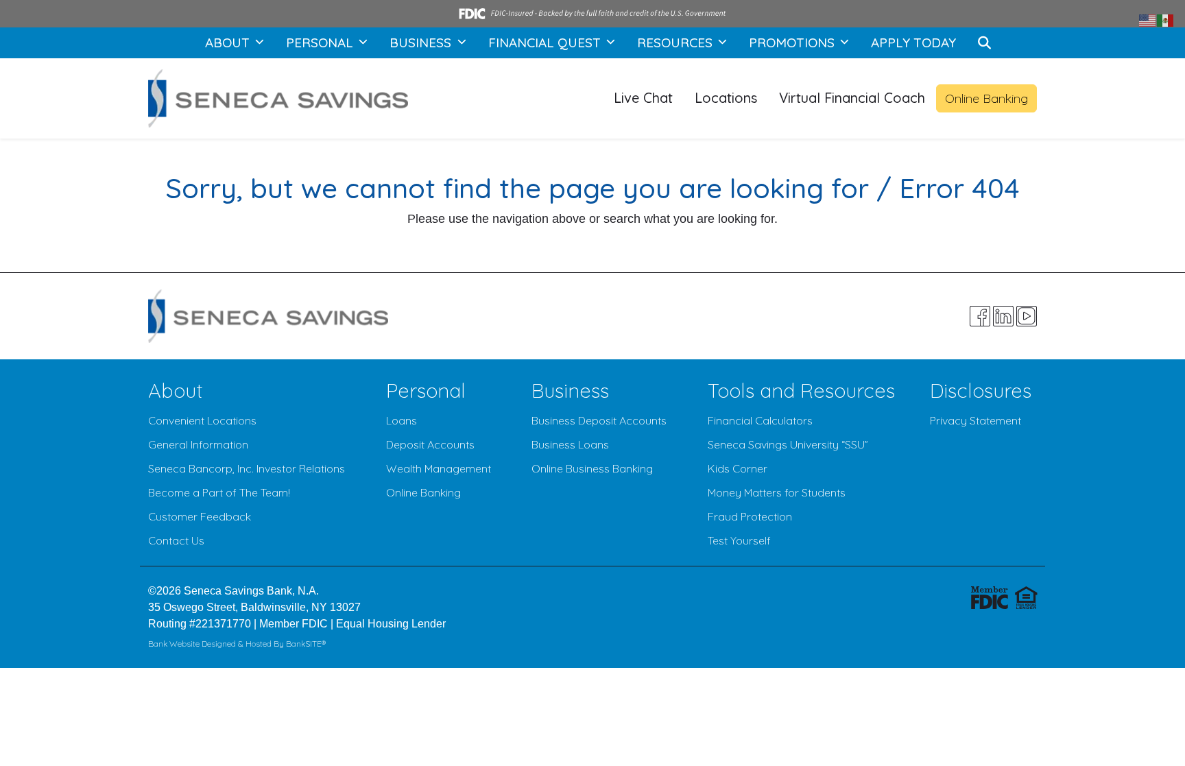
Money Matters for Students (777, 492)
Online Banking (986, 98)
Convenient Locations (202, 420)
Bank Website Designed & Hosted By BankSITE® (237, 643)
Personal (426, 390)
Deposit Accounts (430, 444)
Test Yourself (739, 540)
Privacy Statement (975, 420)
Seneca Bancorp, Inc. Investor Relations (246, 468)
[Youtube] (1026, 316)
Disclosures (980, 390)
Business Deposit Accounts (599, 420)
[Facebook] (980, 316)
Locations (726, 97)
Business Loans (570, 444)
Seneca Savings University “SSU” (788, 444)
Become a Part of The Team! (219, 492)
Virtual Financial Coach (852, 97)
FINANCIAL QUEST (546, 42)
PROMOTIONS (793, 42)
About (175, 390)
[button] (984, 43)
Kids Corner (737, 468)
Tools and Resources (801, 390)
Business (570, 390)
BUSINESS (422, 42)
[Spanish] (1166, 19)
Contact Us (176, 540)
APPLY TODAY (913, 42)
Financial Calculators (760, 420)
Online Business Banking (592, 468)
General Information (198, 444)
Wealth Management (438, 468)
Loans (401, 420)
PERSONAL (321, 42)
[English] (1148, 19)
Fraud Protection (750, 516)
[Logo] (278, 98)
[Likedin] (1003, 316)
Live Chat (643, 97)
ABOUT (229, 42)
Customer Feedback (199, 516)
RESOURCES (676, 42)
